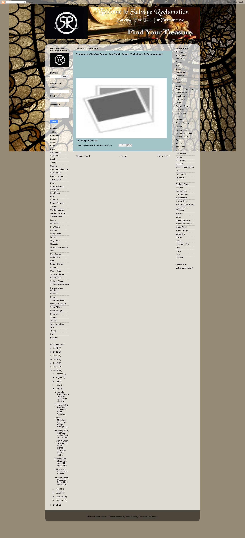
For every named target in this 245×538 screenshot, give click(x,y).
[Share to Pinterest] (130, 145)
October (59, 374)
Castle (53, 159)
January (59, 500)
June (58, 385)
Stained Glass (56, 281)
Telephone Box (57, 324)
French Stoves (56, 203)
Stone (52, 297)
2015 (55, 370)
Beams (53, 142)
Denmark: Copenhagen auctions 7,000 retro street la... (62, 396)
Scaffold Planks (57, 274)
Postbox (53, 268)
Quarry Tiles (55, 271)
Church (53, 166)
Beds (52, 146)
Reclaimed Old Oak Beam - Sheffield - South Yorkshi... (61, 409)
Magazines (55, 240)
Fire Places (55, 193)
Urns (52, 334)
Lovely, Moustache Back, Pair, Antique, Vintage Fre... (62, 422)
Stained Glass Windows (56, 289)
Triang (53, 331)
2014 (55, 505)
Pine (52, 261)
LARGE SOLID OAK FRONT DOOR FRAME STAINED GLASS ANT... (62, 448)
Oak (52, 251)
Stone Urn (54, 314)
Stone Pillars (55, 307)
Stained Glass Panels (59, 285)
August (59, 378)
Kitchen (53, 230)
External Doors (57, 186)
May (58, 389)
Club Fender (55, 173)
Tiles (52, 327)
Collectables (55, 179)
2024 (55, 348)
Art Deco (54, 132)
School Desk (55, 278)
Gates (53, 220)
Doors (53, 183)
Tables (53, 321)
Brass (52, 149)
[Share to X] (125, 145)
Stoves (53, 317)
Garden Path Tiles (58, 213)
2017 (55, 363)
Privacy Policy (68, 42)
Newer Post (83, 156)
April (58, 489)
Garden (53, 207)
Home (53, 42)
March (59, 493)
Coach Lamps (56, 176)
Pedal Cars (55, 257)
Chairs (53, 162)
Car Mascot (55, 152)
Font (52, 196)
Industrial (54, 224)
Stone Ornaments (58, 304)
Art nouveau (55, 135)
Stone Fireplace (57, 300)
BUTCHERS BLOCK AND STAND (61, 471)
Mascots (54, 244)
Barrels (53, 139)
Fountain (54, 200)
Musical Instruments (59, 247)
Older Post (162, 156)
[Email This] (119, 145)
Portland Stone (57, 264)
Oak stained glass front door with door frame (61, 462)
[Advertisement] (125, 71)
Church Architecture (59, 169)
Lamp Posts (55, 234)
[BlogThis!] (122, 145)
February (60, 497)
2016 (55, 367)
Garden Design (57, 210)
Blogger (153, 517)
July (58, 381)
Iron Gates (55, 227)
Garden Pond (56, 217)
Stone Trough (56, 311)
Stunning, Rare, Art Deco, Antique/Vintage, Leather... (62, 434)
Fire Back (54, 190)
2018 (55, 359)
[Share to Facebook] (127, 145)
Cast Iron (54, 156)
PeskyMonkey (131, 517)
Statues (53, 294)
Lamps (53, 237)
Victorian (54, 338)
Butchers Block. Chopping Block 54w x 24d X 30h (62, 481)
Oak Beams (55, 254)
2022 (55, 352)
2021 (55, 356)
